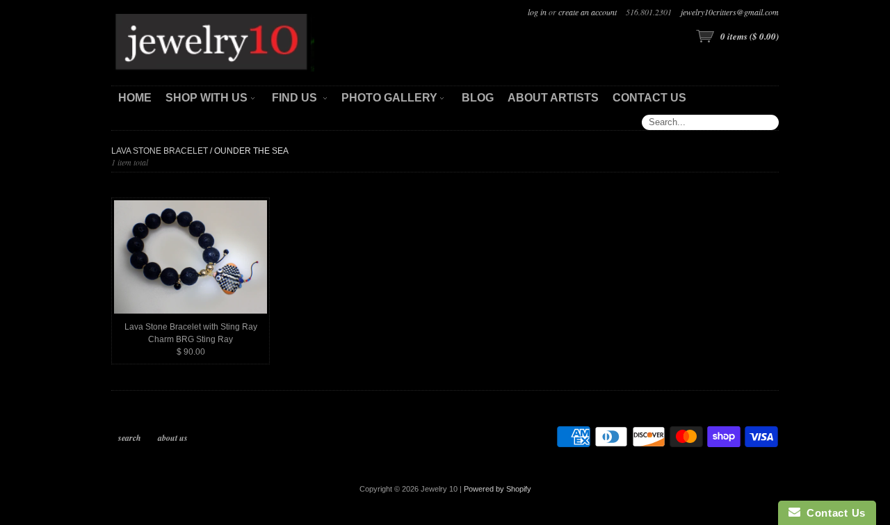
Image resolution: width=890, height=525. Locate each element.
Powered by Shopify (497, 489)
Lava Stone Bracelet (159, 151)
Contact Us (833, 513)
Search (129, 438)
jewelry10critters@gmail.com (730, 11)
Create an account (587, 11)
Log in (537, 11)
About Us (173, 438)
